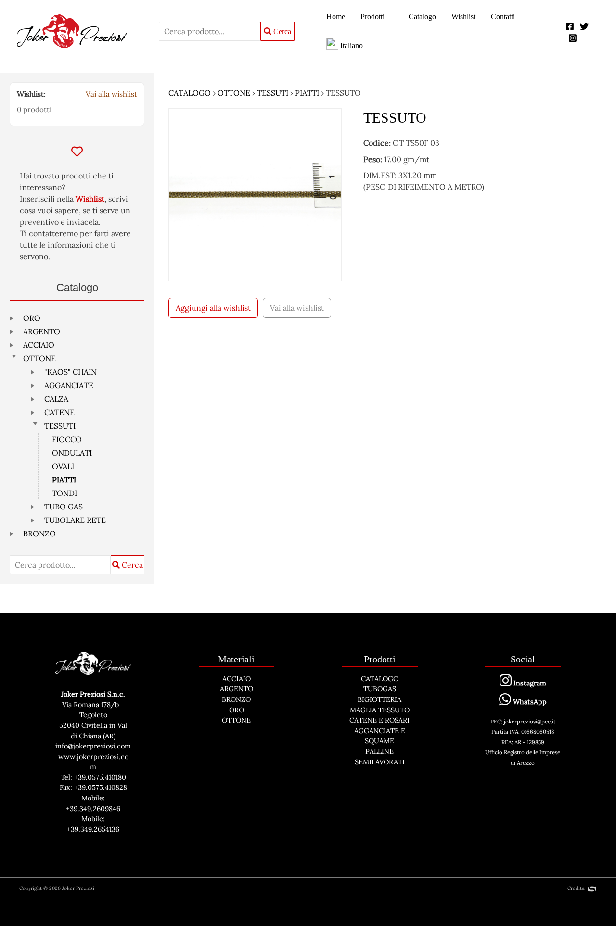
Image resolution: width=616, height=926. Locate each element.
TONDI (64, 493)
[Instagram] (572, 38)
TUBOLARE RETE (75, 520)
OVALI (63, 466)
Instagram (529, 683)
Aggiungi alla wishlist (213, 308)
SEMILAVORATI (380, 762)
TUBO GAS (63, 506)
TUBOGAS (379, 689)
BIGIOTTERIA (379, 699)
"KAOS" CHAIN (70, 372)
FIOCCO (67, 439)
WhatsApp (529, 702)
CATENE (59, 412)
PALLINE (379, 751)
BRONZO (39, 533)
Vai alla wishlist (111, 94)
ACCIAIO (38, 345)
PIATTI (64, 479)
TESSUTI (60, 426)
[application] (389, 16)
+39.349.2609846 (93, 808)
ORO (31, 318)
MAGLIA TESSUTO (380, 710)
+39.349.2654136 (93, 829)
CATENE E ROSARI (379, 720)
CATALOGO (189, 93)
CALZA (56, 399)
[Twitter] (584, 26)
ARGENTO (41, 331)
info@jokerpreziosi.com (93, 746)
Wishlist (90, 198)
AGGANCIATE (68, 385)
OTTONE (39, 358)
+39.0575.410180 (100, 777)
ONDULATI (72, 452)
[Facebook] (569, 26)
